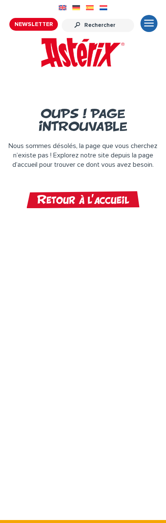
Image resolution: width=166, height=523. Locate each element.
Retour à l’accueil (83, 199)
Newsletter (33, 24)
